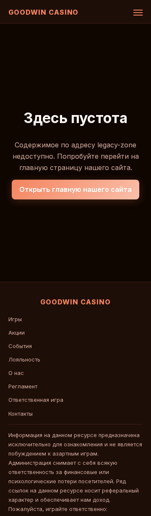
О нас (16, 372)
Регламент (22, 386)
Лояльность (24, 359)
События (20, 346)
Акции (16, 332)
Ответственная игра (35, 399)
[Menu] (138, 13)
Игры (15, 319)
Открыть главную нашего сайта (75, 189)
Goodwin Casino (43, 12)
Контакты (20, 413)
